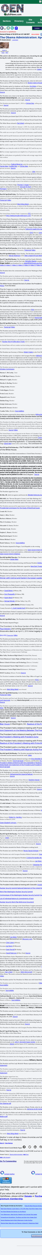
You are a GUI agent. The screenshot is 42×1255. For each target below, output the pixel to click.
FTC (29, 214)
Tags (26, 1154)
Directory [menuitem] (18, 21)
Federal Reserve (17, 164)
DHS (31, 233)
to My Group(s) (5, 1157)
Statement (3, 1065)
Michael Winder (9, 601)
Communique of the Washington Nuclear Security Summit (20, 895)
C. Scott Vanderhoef (18, 608)
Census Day (30, 103)
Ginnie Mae (24, 166)
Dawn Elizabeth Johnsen (8, 823)
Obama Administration (16, 1154)
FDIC (37, 680)
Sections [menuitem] (7, 21)
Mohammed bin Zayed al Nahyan (21, 774)
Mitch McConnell (26, 972)
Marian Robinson (14, 256)
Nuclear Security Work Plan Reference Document (17, 902)
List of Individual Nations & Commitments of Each (17, 899)
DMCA (6, 52)
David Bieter (8, 591)
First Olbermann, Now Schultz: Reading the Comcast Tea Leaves (19, 1214)
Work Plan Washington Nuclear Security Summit (16, 892)
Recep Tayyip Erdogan (31, 851)
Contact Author (9, 1174)
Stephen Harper (34, 780)
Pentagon (3, 189)
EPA (33, 172)
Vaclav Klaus (14, 559)
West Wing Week (23, 204)
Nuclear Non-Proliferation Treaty (13, 342)
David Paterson (11, 953)
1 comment (15, 40)
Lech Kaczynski (5, 700)
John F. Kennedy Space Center (25, 1042)
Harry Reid (8, 972)
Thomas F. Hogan (23, 185)
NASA (12, 1044)
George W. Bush (25, 187)
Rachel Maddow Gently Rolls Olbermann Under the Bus (16, 1220)
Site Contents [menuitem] (30, 21)
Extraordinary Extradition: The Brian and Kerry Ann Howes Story (19, 1217)
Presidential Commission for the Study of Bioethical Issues (20, 508)
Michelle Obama (30, 261)
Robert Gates (28, 352)
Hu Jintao (33, 86)
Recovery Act (27, 939)
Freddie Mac (13, 166)
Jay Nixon (9, 946)
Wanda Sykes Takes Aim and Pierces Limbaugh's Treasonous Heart (19, 1223)
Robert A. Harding (15, 817)
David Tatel (7, 444)
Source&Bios (19, 411)
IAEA (7, 838)
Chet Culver (10, 943)
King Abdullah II (36, 759)
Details (3, 52)
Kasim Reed (8, 598)
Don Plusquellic (9, 594)
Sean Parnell (10, 949)
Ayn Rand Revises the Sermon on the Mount (13, 1211)
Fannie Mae (4, 166)
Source (27, 100)
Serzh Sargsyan (18, 761)
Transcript (3, 200)
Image (4, 50)
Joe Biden (13, 937)
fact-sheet (20, 123)
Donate (28, 1196)
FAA (32, 310)
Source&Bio (4, 985)
